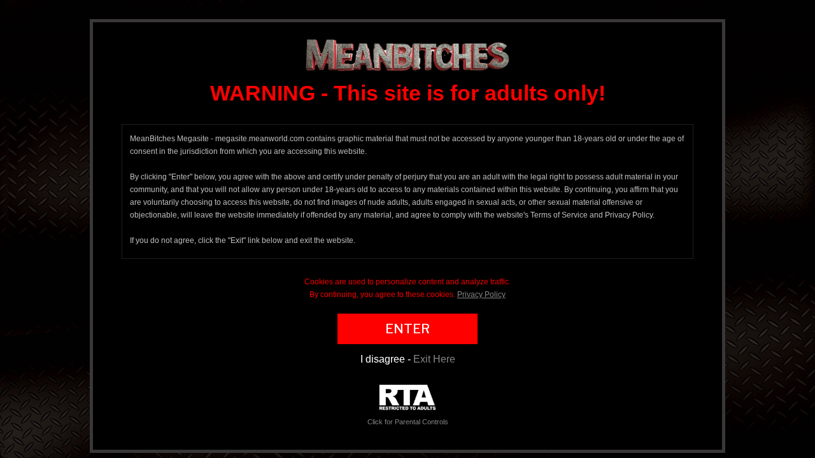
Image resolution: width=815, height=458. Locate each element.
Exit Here (434, 359)
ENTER (407, 329)
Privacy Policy (481, 294)
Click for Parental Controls (407, 422)
